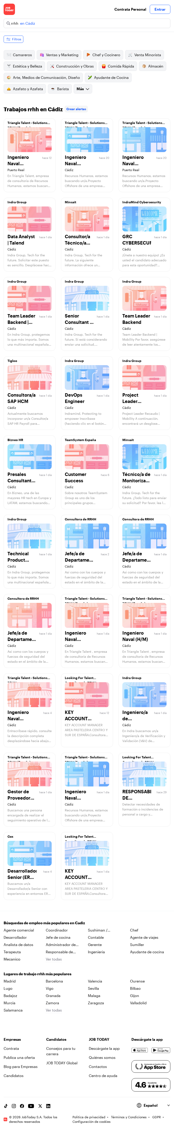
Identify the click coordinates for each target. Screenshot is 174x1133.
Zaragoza (96, 1003)
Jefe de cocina (58, 937)
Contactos (98, 1066)
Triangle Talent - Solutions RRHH (27, 679)
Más (80, 89)
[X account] (40, 1106)
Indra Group (17, 202)
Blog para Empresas (21, 1066)
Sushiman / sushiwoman (99, 930)
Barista (63, 89)
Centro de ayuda (103, 1075)
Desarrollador (15, 937)
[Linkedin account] (48, 1106)
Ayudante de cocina (147, 952)
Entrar (160, 9)
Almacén (155, 66)
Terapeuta (12, 952)
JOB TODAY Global (61, 1063)
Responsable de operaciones (59, 952)
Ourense (137, 981)
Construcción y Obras (75, 66)
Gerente (95, 944)
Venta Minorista (147, 55)
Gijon (134, 995)
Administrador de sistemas (61, 944)
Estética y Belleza (27, 66)
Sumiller (137, 944)
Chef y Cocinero (106, 55)
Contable (96, 937)
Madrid (10, 981)
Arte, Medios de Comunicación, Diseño (46, 77)
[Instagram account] (14, 1106)
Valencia (95, 981)
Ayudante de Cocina (111, 77)
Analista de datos (18, 944)
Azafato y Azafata (28, 89)
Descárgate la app (104, 1048)
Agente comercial (19, 930)
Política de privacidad (88, 1117)
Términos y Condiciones (129, 1117)
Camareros (22, 55)
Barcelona (54, 981)
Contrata (11, 1048)
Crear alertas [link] (76, 109)
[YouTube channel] (31, 1106)
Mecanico (12, 959)
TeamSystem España (80, 440)
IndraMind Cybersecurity (141, 202)
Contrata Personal (130, 9)
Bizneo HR (15, 440)
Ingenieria (96, 952)
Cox (10, 836)
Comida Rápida (121, 66)
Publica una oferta (19, 1057)
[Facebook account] (22, 1106)
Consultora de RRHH (80, 519)
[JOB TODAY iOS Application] (139, 1050)
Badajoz (10, 995)
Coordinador (57, 930)
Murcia (9, 1003)
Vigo (49, 988)
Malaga (94, 995)
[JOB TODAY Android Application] (161, 1050)
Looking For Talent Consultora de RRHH (80, 679)
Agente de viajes (144, 937)
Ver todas (54, 959)
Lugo (8, 988)
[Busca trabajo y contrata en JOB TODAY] (9, 9)
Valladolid (138, 1003)
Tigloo (12, 361)
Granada (53, 995)
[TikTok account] (6, 1106)
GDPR (156, 1117)
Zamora (52, 1003)
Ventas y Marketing (62, 55)
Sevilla (93, 988)
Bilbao (135, 988)
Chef (134, 930)
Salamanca (13, 1010)
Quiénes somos (102, 1057)
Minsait (70, 202)
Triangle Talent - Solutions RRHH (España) (27, 124)
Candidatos (14, 1075)
